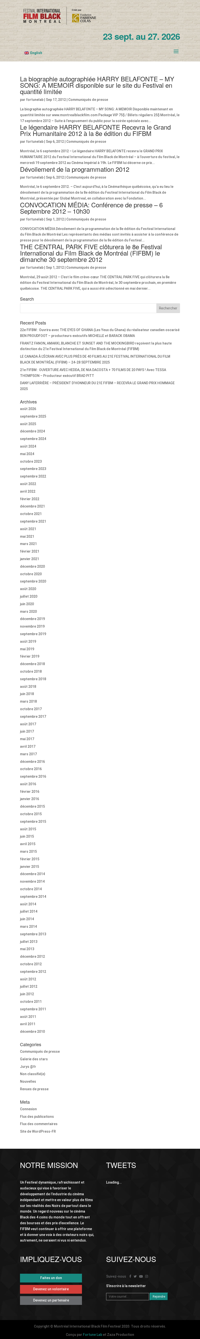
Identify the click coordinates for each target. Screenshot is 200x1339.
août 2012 (28, 979)
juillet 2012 (28, 986)
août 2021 (28, 529)
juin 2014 (27, 919)
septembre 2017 (33, 716)
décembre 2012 (32, 956)
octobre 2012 (31, 964)
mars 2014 (28, 926)
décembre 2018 (32, 664)
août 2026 (28, 409)
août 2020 (28, 589)
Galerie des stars (34, 1059)
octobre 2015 (31, 814)
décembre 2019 (32, 619)
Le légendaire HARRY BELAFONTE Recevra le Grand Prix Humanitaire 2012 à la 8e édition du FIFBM (95, 130)
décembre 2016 (32, 762)
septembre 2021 (33, 521)
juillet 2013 (28, 942)
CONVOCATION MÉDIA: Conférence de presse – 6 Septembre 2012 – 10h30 (91, 207)
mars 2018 (28, 701)
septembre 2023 (33, 469)
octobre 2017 (31, 709)
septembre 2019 (33, 634)
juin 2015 (27, 836)
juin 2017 (27, 731)
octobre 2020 (31, 574)
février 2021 (29, 551)
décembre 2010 (32, 1031)
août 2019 (28, 641)
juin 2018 (27, 694)
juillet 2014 (28, 911)
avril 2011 (27, 1024)
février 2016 (29, 792)
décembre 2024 (32, 431)
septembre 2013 (33, 934)
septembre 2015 (33, 821)
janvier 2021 (29, 559)
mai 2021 (27, 536)
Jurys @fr (28, 1067)
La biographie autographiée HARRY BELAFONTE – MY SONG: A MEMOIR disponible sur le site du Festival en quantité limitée (97, 85)
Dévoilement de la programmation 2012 (74, 168)
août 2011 (28, 1017)
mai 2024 (27, 454)
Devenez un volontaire (51, 1289)
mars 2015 (28, 851)
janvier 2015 (29, 867)
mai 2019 (27, 649)
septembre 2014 (33, 897)
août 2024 (28, 446)
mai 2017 (27, 739)
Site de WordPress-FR (38, 1131)
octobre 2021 (31, 514)
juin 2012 (27, 994)
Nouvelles (28, 1081)
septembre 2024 (33, 439)
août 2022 (28, 484)
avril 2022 (27, 491)
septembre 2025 (33, 416)
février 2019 (29, 656)
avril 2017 (27, 746)
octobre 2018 (31, 671)
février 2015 (29, 859)
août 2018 (28, 687)
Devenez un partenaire (51, 1300)
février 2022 (29, 499)
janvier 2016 (29, 799)
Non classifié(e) (32, 1074)
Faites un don (51, 1278)
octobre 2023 (31, 461)
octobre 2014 (31, 889)
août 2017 (28, 724)
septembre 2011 (33, 1009)
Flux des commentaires (39, 1124)
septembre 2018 (33, 679)
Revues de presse (34, 1089)
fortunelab (34, 100)
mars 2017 (28, 754)
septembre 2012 (33, 972)
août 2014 (28, 904)
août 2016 (28, 784)
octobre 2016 (31, 769)
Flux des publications (37, 1117)
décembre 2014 (32, 874)
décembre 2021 (32, 506)
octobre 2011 (31, 1002)
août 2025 (28, 424)
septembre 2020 (33, 581)
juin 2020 (27, 604)
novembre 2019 (32, 626)
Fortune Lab (92, 1335)
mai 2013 (27, 949)
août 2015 (28, 829)
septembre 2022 (33, 476)
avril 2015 (27, 844)
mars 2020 (28, 611)
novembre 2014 (32, 881)
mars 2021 (28, 544)
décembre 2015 (32, 806)
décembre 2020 (32, 566)
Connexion (28, 1109)
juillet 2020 (28, 596)
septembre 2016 (33, 776)
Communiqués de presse (88, 100)
